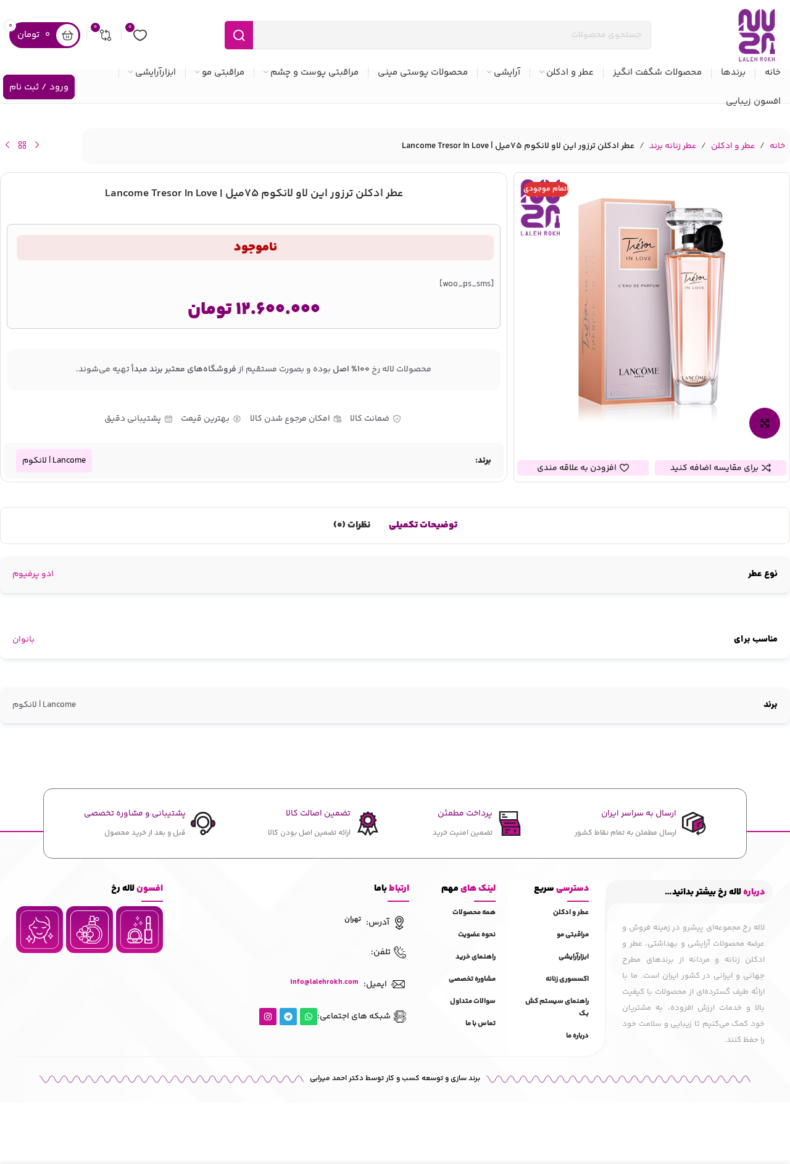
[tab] (423, 526)
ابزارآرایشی (574, 957)
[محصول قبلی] (37, 145)
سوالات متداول (473, 1001)
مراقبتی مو (573, 935)
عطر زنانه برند (672, 146)
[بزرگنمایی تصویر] (764, 423)
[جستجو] (239, 35)
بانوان (23, 639)
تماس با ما (480, 1024)
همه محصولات (474, 912)
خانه (777, 146)
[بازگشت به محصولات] (22, 145)
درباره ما (577, 1036)
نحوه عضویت (477, 935)
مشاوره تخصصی (472, 979)
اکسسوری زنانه (567, 979)
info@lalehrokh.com (324, 982)
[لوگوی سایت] (757, 35)
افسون (137, 888)
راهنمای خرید (475, 957)
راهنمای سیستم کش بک (557, 1008)
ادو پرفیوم (33, 574)
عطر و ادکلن (733, 146)
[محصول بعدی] (7, 145)
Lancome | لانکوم (54, 461)
